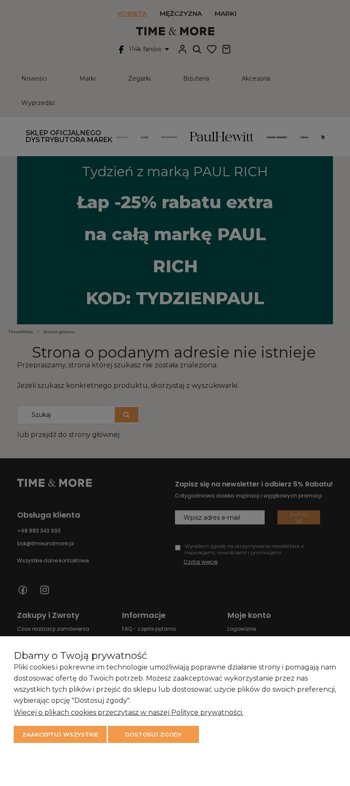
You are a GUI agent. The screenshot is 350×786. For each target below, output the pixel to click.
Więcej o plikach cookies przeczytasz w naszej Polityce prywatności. (128, 712)
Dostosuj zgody (153, 734)
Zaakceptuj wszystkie (60, 734)
